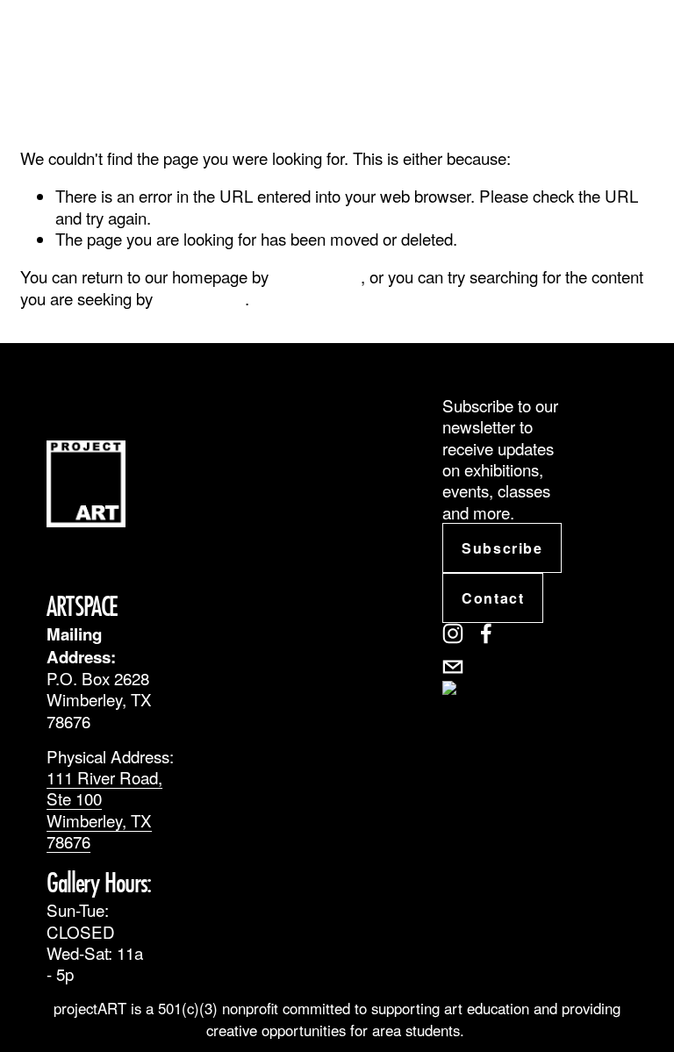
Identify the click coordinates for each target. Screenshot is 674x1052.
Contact (493, 598)
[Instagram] (452, 633)
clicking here (317, 276)
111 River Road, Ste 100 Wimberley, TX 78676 (104, 810)
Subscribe (502, 548)
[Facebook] (486, 633)
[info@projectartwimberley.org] (452, 666)
